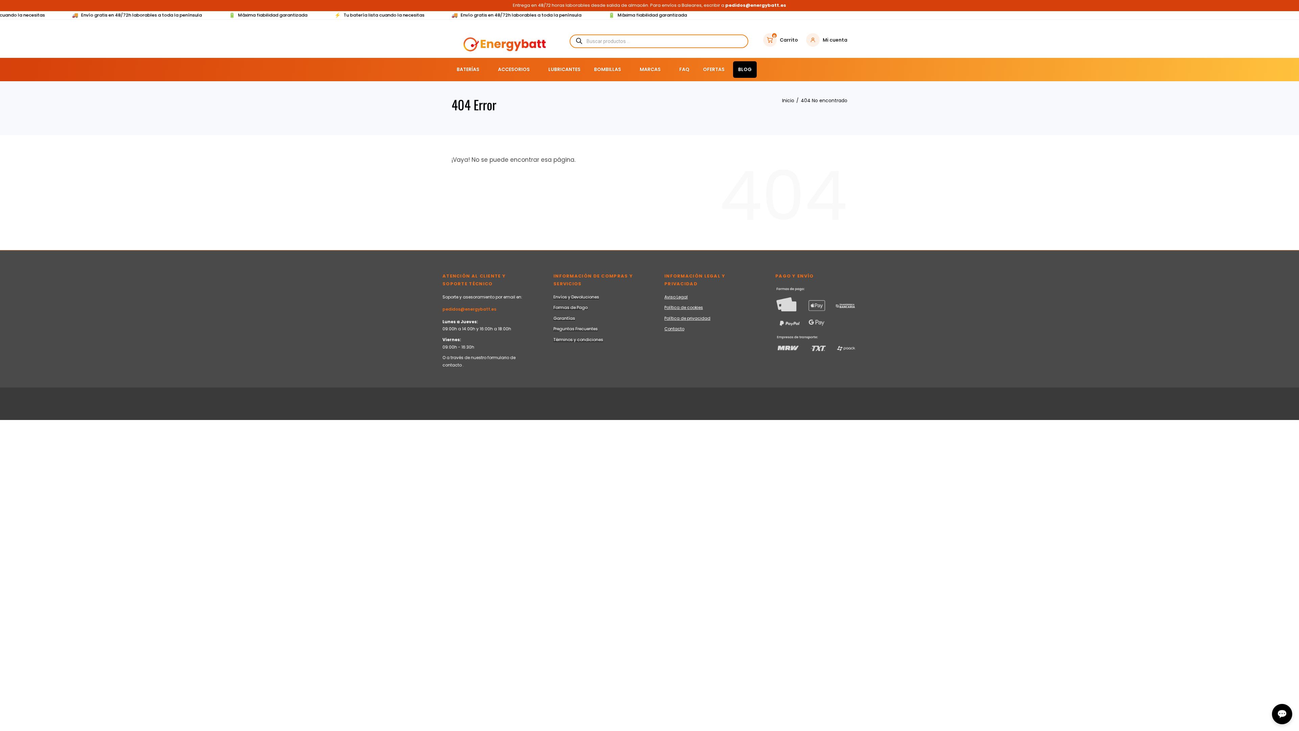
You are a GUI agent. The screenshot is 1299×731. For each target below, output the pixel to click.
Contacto (674, 329)
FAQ (684, 69)
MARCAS (650, 69)
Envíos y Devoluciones (576, 297)
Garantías (564, 318)
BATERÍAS (468, 69)
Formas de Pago (570, 307)
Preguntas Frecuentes (575, 329)
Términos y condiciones (578, 339)
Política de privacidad (687, 318)
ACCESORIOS (514, 69)
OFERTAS (714, 69)
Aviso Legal (676, 297)
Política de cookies (683, 307)
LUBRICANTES (564, 69)
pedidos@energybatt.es (469, 309)
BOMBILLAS (607, 69)
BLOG (745, 69)
